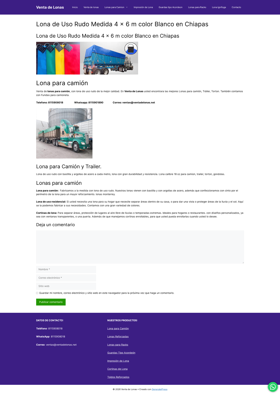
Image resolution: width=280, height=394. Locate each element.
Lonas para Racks (197, 7)
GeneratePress (159, 389)
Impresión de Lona (143, 7)
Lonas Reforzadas (118, 336)
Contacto (236, 7)
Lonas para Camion (114, 7)
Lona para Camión (118, 328)
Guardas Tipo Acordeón (121, 352)
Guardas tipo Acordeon (170, 7)
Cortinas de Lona (117, 368)
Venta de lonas (91, 7)
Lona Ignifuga (219, 7)
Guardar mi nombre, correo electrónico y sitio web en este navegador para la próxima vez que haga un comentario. (106, 292)
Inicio (75, 7)
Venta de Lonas (50, 7)
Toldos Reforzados (118, 377)
